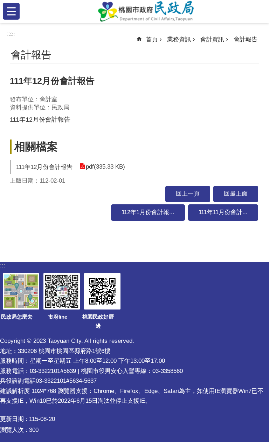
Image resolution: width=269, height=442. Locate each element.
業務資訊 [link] (179, 39)
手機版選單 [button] (11, 11)
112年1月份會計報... (148, 212)
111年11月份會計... (223, 212)
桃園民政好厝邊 (98, 321)
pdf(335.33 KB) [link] (105, 166)
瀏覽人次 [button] (12, 430)
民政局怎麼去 (17, 317)
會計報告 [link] (245, 39)
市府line (57, 317)
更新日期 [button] (12, 419)
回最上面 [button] (236, 193)
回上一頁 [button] (188, 193)
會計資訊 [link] (212, 39)
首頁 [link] (152, 39)
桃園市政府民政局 (145, 11)
